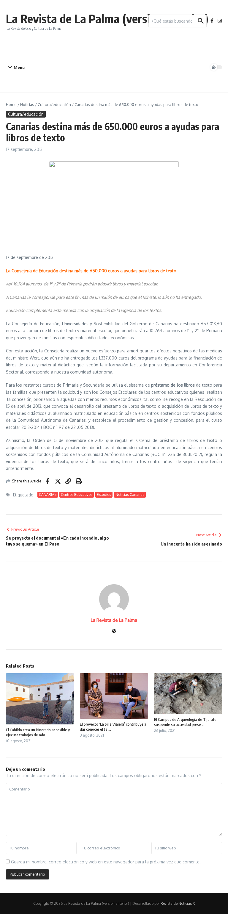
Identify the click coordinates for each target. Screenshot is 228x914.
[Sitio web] (114, 631)
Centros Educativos (76, 494)
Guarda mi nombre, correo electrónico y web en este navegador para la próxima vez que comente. (106, 861)
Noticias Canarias (129, 494)
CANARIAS (47, 494)
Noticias (27, 104)
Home (11, 104)
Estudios (104, 494)
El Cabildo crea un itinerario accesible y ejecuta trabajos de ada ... (38, 732)
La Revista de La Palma (114, 620)
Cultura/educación (54, 104)
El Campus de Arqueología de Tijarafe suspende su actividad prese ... (185, 722)
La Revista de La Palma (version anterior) (107, 18)
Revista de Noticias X (178, 903)
